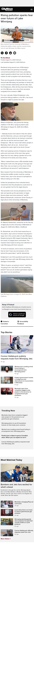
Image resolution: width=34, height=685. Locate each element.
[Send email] (14, 53)
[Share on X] (2, 53)
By (5, 58)
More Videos (5, 539)
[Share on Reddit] (10, 53)
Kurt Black (6, 58)
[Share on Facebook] (6, 53)
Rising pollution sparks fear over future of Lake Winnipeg (17, 18)
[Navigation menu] (31, 9)
